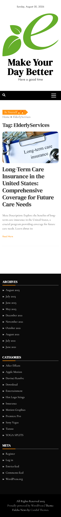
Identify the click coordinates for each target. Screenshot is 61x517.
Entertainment (14, 391)
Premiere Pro (13, 416)
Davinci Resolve (15, 378)
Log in (9, 460)
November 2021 (14, 321)
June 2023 (11, 302)
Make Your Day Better (30, 67)
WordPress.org (14, 479)
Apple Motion (14, 372)
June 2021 (11, 347)
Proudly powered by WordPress (25, 505)
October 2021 (13, 328)
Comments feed (14, 472)
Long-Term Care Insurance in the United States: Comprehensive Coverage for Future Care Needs (28, 186)
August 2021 (12, 334)
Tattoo (10, 428)
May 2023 (11, 309)
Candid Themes (39, 510)
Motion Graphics (15, 410)
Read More (7, 236)
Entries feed (12, 466)
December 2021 (14, 315)
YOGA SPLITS (14, 435)
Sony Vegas (12, 422)
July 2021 (11, 340)
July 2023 (11, 296)
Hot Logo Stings (15, 397)
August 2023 (13, 290)
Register (10, 453)
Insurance (11, 403)
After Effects (13, 365)
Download (12, 384)
